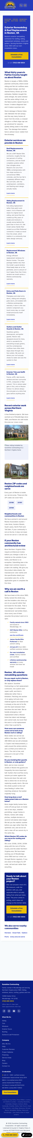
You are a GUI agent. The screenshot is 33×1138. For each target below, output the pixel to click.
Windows (5, 1026)
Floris (7, 937)
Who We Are (6, 1044)
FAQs (3, 1046)
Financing (5, 1055)
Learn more (11, 193)
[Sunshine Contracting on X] (19, 1011)
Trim (3, 1023)
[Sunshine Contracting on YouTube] (14, 1011)
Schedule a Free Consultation (16, 56)
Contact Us (6, 1066)
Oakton (24, 933)
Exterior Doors (7, 1029)
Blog (3, 1060)
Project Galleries (7, 1052)
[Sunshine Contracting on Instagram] (9, 1011)
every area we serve (17, 937)
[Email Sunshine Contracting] (25, 5)
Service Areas (6, 1057)
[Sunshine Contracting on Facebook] (4, 1011)
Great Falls (16, 933)
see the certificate (16, 635)
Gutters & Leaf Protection (10, 1034)
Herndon (8, 933)
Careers (4, 1063)
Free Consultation (10, 1092)
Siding (4, 1021)
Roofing (4, 1032)
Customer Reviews (8, 1049)
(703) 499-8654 (19, 63)
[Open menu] (29, 5)
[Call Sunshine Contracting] (21, 5)
